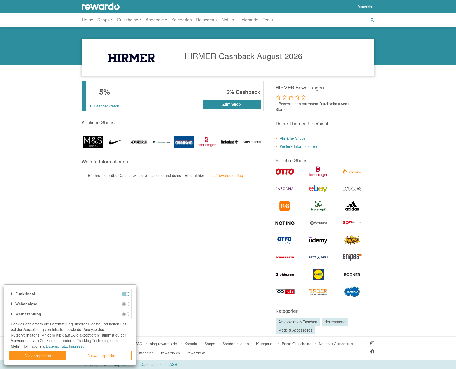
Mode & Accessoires (295, 330)
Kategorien (181, 20)
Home (87, 20)
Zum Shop (231, 104)
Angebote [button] (155, 20)
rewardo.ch (170, 353)
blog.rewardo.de (163, 343)
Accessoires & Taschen (297, 321)
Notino (228, 20)
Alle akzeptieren (37, 355)
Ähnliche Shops (293, 138)
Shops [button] (103, 20)
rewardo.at (196, 353)
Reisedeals (206, 20)
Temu (268, 20)
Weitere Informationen (298, 146)
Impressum (78, 346)
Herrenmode (334, 321)
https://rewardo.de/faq (224, 175)
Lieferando (248, 20)
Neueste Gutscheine (336, 343)
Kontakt (190, 343)
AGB (173, 364)
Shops (210, 343)
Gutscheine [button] (127, 20)
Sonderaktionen (235, 343)
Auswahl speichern (103, 355)
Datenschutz (151, 364)
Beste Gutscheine (296, 343)
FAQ (138, 343)
